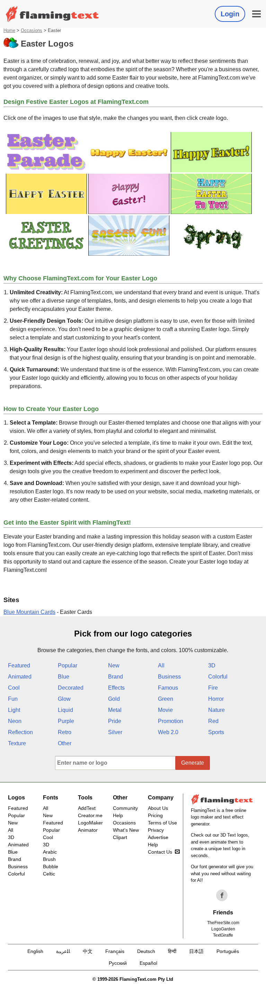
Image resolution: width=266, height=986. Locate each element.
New (113, 665)
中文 (87, 951)
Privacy (156, 830)
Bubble (50, 866)
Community (125, 808)
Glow (64, 699)
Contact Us (160, 852)
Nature (216, 710)
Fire (213, 688)
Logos (16, 797)
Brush (49, 859)
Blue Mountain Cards (29, 612)
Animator (88, 830)
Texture (17, 743)
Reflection (20, 732)
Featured (19, 665)
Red (213, 721)
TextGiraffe (223, 935)
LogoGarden (223, 929)
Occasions (31, 30)
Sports (216, 732)
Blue (63, 677)
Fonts (50, 797)
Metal (115, 710)
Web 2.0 (168, 732)
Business (169, 677)
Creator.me (90, 815)
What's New (126, 830)
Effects (116, 688)
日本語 (196, 951)
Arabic (50, 852)
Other (64, 743)
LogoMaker (90, 822)
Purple (66, 721)
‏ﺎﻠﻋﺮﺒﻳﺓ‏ (63, 951)
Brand (115, 677)
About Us (158, 808)
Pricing (155, 815)
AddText (87, 808)
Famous (168, 688)
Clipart (120, 837)
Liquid (65, 710)
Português (227, 951)
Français (114, 951)
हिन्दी (172, 951)
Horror (216, 699)
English (35, 951)
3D (211, 665)
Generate (192, 763)
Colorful (218, 677)
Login (230, 14)
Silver (115, 732)
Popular (67, 665)
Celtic (49, 874)
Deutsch (146, 951)
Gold (114, 699)
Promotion (170, 721)
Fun (13, 699)
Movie (165, 710)
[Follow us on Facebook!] (222, 895)
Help (118, 815)
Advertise (158, 837)
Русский (118, 963)
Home (9, 30)
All (161, 665)
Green (165, 699)
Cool (14, 688)
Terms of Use (162, 822)
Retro (64, 732)
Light (14, 710)
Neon (14, 721)
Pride (114, 721)
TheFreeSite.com (223, 922)
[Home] (52, 14)
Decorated (70, 688)
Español (148, 963)
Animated (20, 677)
